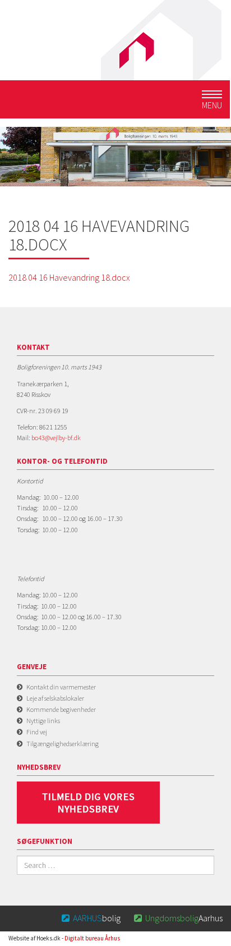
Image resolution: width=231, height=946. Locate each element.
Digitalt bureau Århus (92, 938)
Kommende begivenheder (61, 709)
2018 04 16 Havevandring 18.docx (69, 277)
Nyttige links (43, 720)
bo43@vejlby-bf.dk (56, 437)
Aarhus (178, 918)
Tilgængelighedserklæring (62, 743)
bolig (91, 918)
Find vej (36, 732)
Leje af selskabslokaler (55, 698)
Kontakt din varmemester (61, 687)
